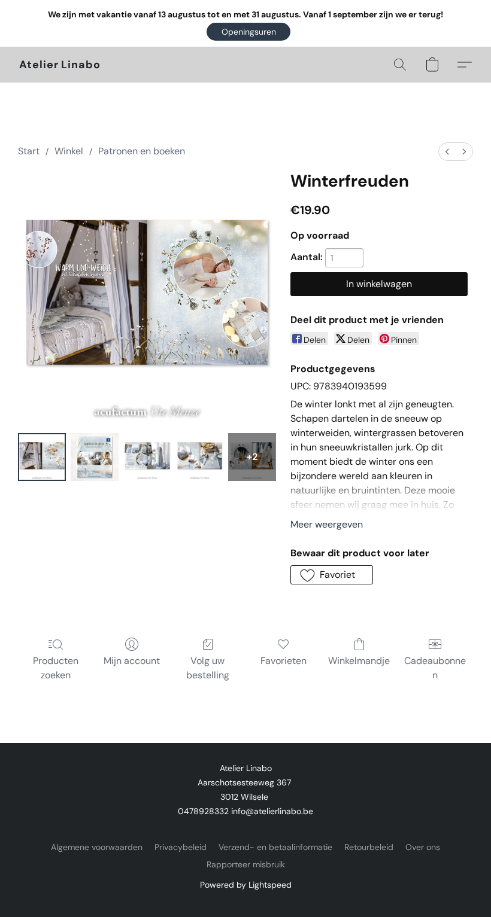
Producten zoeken (55, 667)
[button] (248, 32)
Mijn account (132, 660)
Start (29, 151)
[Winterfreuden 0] (42, 457)
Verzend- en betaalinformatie (275, 847)
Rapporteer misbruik (246, 864)
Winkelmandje (359, 660)
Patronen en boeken (141, 151)
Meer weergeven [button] (326, 524)
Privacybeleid (180, 847)
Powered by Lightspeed (246, 884)
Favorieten (283, 660)
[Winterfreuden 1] (95, 457)
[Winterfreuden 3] (200, 457)
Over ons (422, 847)
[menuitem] (447, 151)
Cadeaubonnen (435, 667)
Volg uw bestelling (207, 667)
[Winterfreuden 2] (147, 457)
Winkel (68, 151)
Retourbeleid (368, 847)
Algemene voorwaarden (97, 847)
